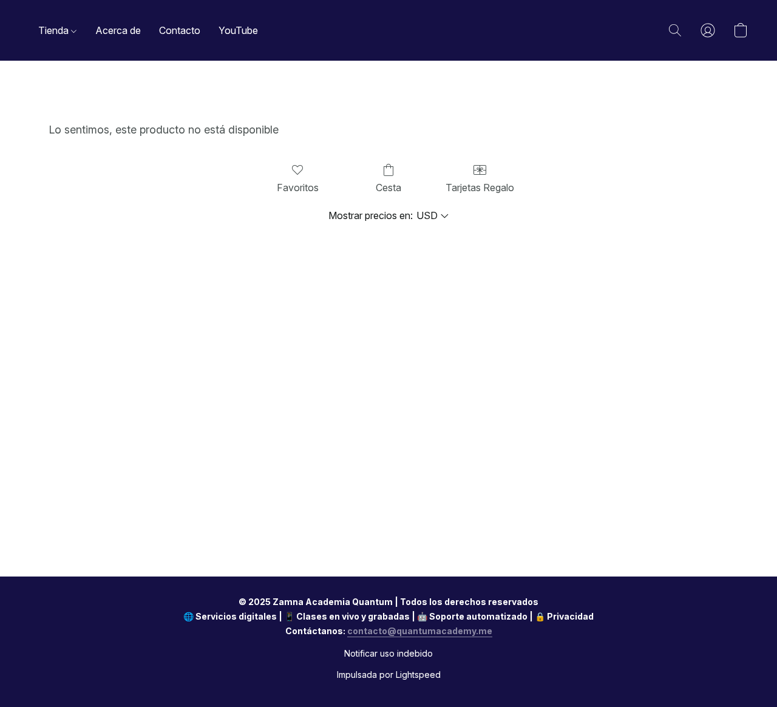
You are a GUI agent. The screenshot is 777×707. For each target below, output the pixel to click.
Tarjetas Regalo (480, 187)
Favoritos (298, 187)
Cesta (388, 187)
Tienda (54, 30)
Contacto (179, 30)
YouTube (238, 30)
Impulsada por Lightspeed (389, 674)
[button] (675, 30)
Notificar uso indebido (388, 653)
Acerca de (118, 30)
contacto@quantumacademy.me (419, 631)
